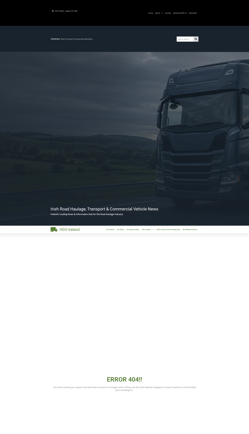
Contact (168, 13)
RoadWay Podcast (190, 229)
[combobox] (185, 39)
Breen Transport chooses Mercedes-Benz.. (72, 39)
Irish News (110, 229)
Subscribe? (193, 13)
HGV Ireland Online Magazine (168, 229)
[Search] (195, 39)
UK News (120, 229)
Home (150, 13)
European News (133, 229)
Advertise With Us (180, 13)
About (157, 13)
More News (146, 229)
